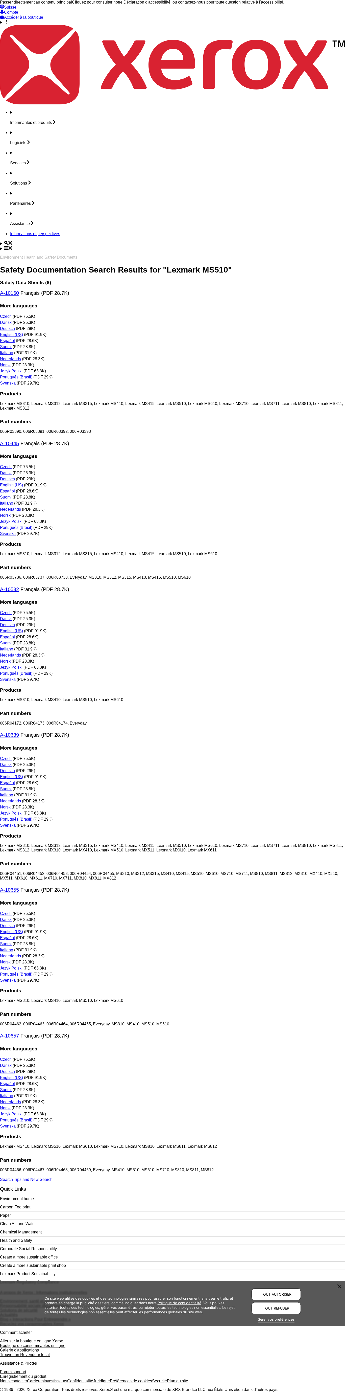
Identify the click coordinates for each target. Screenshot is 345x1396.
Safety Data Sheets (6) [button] (25, 282)
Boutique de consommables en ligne (32, 1345)
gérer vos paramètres (119, 1307)
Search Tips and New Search (26, 1179)
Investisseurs (55, 1381)
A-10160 (9, 293)
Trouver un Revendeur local (25, 1355)
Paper (5, 1215)
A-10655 (9, 890)
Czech (6, 316)
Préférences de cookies (131, 1381)
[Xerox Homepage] (172, 103)
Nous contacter (13, 1381)
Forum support (13, 1372)
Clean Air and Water (18, 1224)
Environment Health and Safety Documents (38, 257)
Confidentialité (80, 1381)
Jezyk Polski (11, 371)
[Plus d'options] (172, 22)
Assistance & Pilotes (18, 1363)
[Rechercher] (172, 243)
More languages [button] (18, 305)
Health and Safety (16, 1240)
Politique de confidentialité (179, 1303)
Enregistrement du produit (23, 1376)
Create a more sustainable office (29, 1257)
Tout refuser (276, 1308)
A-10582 (9, 589)
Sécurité (159, 1381)
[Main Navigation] (172, 248)
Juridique (101, 1381)
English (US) (11, 334)
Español (7, 341)
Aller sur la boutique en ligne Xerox (31, 1341)
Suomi (6, 347)
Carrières (35, 1381)
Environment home (17, 1199)
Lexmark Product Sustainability (28, 1274)
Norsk (5, 365)
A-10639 (9, 735)
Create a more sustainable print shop (33, 1265)
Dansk (6, 322)
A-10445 (9, 443)
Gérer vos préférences (276, 1319)
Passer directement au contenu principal (36, 2)
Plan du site (177, 1381)
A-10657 (9, 1036)
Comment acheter (16, 1332)
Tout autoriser (276, 1294)
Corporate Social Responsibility (28, 1249)
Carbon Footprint (15, 1207)
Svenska (8, 383)
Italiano (6, 353)
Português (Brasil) (16, 377)
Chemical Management (21, 1232)
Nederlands (10, 359)
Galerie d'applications (19, 1350)
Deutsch (7, 328)
